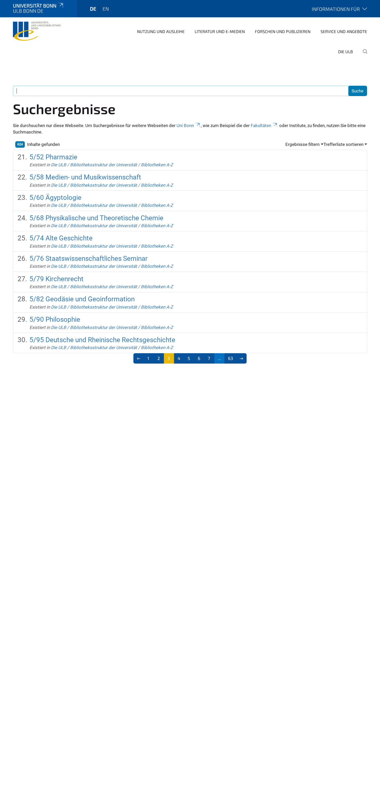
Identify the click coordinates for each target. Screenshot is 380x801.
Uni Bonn (185, 125)
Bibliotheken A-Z (157, 164)
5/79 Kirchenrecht (56, 279)
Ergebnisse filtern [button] (302, 144)
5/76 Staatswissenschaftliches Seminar (88, 258)
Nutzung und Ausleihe (161, 31)
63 (230, 358)
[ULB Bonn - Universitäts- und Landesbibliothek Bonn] (37, 31)
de (93, 9)
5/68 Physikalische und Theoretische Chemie (96, 218)
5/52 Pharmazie (53, 157)
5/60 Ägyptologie (55, 197)
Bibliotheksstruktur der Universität (103, 164)
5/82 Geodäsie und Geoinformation (82, 299)
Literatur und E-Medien (220, 31)
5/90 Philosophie (54, 319)
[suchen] (363, 55)
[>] (241, 358)
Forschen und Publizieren (282, 31)
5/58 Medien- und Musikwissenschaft (85, 177)
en (106, 9)
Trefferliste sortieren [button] (343, 144)
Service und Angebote (344, 31)
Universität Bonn (34, 6)
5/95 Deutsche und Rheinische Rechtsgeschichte (102, 340)
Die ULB (345, 51)
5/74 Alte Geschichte (61, 238)
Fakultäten (261, 125)
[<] (138, 358)
